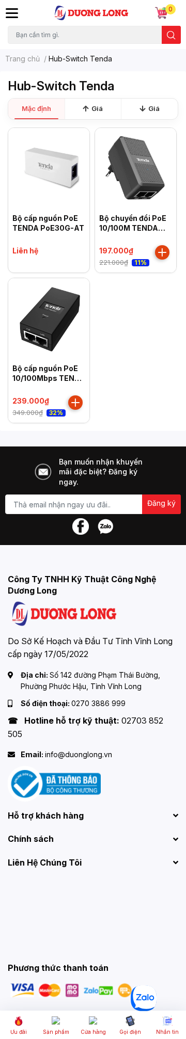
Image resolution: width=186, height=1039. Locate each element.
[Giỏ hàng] (161, 13)
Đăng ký (161, 503)
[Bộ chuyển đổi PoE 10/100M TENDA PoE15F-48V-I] (135, 168)
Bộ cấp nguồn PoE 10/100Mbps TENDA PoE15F (48, 378)
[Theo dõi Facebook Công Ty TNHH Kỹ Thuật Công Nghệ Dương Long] (80, 525)
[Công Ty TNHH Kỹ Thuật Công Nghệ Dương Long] (92, 13)
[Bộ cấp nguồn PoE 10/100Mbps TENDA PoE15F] (48, 318)
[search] (171, 35)
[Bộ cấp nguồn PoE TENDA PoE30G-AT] (48, 168)
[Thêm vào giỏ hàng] (162, 252)
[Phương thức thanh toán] (71, 989)
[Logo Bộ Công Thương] (54, 782)
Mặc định (36, 108)
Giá (97, 108)
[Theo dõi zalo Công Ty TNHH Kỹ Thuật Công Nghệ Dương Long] (105, 525)
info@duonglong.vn (78, 754)
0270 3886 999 (98, 703)
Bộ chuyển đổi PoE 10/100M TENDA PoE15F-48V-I (132, 228)
